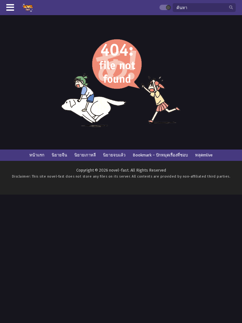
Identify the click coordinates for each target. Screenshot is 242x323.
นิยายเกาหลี (85, 155)
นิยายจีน (59, 155)
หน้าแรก (36, 155)
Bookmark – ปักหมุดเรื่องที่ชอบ (160, 155)
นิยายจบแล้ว (114, 155)
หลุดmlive (204, 155)
